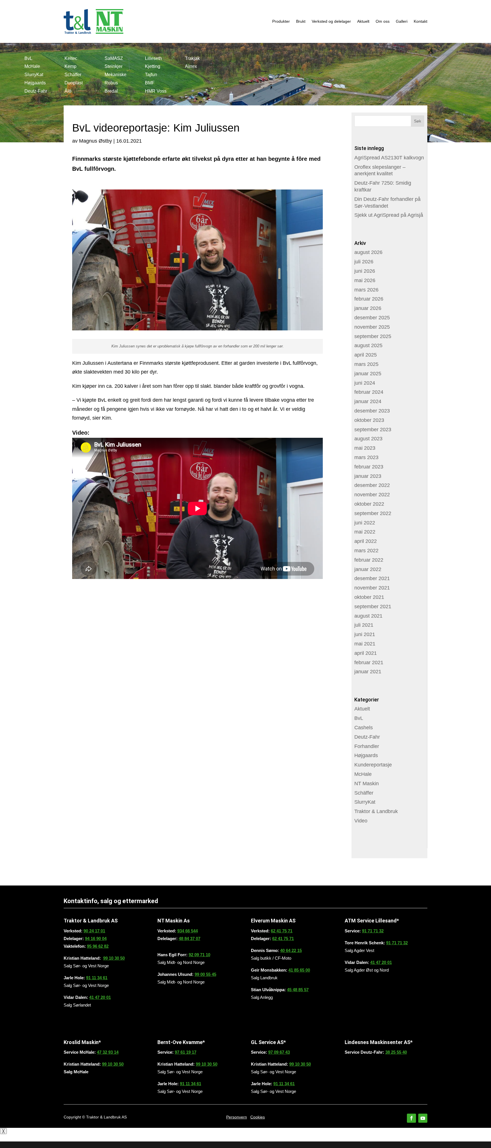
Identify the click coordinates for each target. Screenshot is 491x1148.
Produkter (281, 21)
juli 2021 (363, 625)
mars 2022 (366, 550)
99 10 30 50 (114, 958)
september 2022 (372, 513)
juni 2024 (364, 383)
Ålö (68, 91)
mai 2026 (364, 280)
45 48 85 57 (298, 989)
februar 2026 (368, 299)
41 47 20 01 (100, 997)
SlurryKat (33, 74)
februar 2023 (368, 467)
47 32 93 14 (107, 1052)
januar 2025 (367, 373)
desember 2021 (372, 578)
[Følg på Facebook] (411, 1118)
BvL (28, 58)
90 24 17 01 (94, 930)
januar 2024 (367, 401)
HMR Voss (156, 91)
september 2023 (372, 429)
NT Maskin (366, 783)
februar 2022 (368, 560)
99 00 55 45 (205, 974)
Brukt (300, 21)
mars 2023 (366, 457)
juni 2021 (364, 634)
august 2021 (368, 616)
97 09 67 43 (279, 1052)
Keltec (71, 58)
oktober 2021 (369, 597)
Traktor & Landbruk (376, 811)
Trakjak (192, 58)
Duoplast (74, 82)
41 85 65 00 (299, 970)
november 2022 (372, 494)
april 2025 (365, 355)
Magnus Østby (95, 141)
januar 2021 (367, 671)
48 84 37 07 (189, 938)
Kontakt (420, 21)
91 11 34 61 (96, 977)
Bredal (111, 91)
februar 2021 (368, 662)
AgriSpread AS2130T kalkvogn (389, 158)
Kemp (70, 66)
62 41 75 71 (281, 930)
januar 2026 (367, 308)
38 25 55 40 (396, 1052)
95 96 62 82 (98, 946)
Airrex (191, 66)
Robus (111, 82)
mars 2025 (366, 364)
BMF (150, 82)
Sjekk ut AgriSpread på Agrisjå (388, 215)
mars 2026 (366, 290)
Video (360, 821)
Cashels (363, 727)
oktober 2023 (369, 420)
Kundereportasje (373, 765)
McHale (32, 66)
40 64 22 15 (291, 950)
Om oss (383, 21)
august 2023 (368, 438)
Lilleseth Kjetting (153, 62)
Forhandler (366, 746)
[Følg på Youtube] (422, 1118)
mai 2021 (364, 644)
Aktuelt (363, 21)
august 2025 (368, 345)
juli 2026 (363, 261)
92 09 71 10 (199, 954)
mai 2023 (364, 448)
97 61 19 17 (185, 1052)
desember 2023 (372, 411)
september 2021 (372, 606)
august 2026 (368, 252)
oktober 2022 (369, 504)
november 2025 (372, 327)
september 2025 (372, 336)
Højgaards (35, 82)
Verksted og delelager (331, 21)
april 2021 (365, 653)
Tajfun (151, 74)
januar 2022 (367, 569)
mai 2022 (364, 532)
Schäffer (73, 74)
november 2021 (372, 588)
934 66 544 (187, 930)
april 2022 (365, 541)
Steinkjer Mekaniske (115, 70)
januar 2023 (367, 476)
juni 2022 (364, 523)
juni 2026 (364, 271)
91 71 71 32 (373, 930)
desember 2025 (372, 317)
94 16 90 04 (96, 938)
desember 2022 (372, 485)
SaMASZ (114, 58)
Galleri (401, 21)
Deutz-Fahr (35, 91)
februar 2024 (368, 392)
